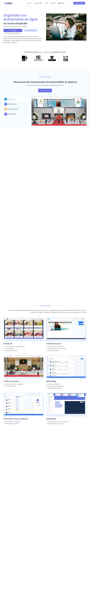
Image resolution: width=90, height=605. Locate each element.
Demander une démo (45, 90)
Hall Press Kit (11, 114)
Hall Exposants (12, 104)
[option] (24, 58)
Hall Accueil (11, 99)
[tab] (17, 99)
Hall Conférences (13, 109)
